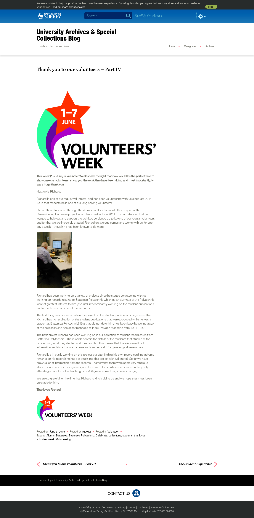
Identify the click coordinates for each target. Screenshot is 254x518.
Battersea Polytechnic (81, 435)
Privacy (122, 507)
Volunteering (63, 439)
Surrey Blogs (46, 480)
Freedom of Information (162, 507)
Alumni (50, 435)
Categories (190, 46)
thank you (140, 435)
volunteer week (45, 439)
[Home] (49, 15)
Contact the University (104, 507)
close (210, 6)
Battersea (61, 435)
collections (115, 435)
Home (171, 46)
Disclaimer (143, 507)
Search (127, 16)
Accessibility (85, 507)
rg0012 (86, 431)
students (128, 435)
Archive (209, 46)
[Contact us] (136, 493)
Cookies (132, 507)
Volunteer (113, 431)
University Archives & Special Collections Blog (76, 35)
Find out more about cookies (68, 7)
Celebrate (101, 435)
